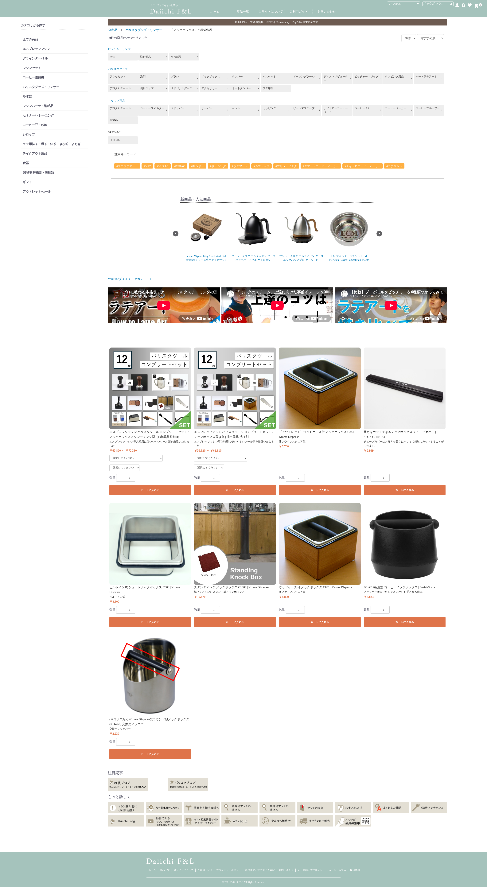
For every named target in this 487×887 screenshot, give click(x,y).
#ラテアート (240, 166)
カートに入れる (150, 490)
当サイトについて (271, 11)
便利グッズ (147, 88)
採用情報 (355, 870)
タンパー (237, 76)
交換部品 (176, 56)
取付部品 (145, 56)
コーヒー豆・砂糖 (35, 124)
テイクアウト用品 (35, 153)
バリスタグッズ (118, 69)
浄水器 (27, 96)
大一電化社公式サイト (310, 870)
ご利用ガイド (299, 11)
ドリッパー (177, 108)
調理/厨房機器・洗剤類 (38, 172)
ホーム (215, 11)
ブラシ (175, 76)
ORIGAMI (115, 140)
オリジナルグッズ (181, 88)
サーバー (206, 108)
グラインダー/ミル (35, 58)
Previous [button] (175, 233)
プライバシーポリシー (228, 870)
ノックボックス (210, 76)
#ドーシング (218, 166)
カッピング (269, 108)
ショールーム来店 (336, 870)
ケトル (236, 108)
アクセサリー (209, 88)
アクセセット (118, 76)
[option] (206, 233)
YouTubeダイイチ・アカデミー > (130, 279)
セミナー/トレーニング (38, 115)
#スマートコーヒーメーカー (321, 166)
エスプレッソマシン (36, 48)
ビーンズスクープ (303, 108)
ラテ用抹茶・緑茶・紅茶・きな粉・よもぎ (52, 144)
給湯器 (114, 120)
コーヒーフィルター (152, 108)
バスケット (269, 76)
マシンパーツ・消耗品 (38, 105)
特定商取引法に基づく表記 (260, 870)
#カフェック (261, 166)
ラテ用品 (268, 88)
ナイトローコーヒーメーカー (336, 110)
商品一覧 (243, 11)
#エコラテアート (127, 166)
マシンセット (32, 67)
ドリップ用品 (116, 100)
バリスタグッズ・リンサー (41, 86)
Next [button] (379, 233)
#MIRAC (179, 166)
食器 (26, 163)
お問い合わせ (327, 11)
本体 (112, 56)
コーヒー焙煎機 (33, 77)
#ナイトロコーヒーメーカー (362, 166)
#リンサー (197, 166)
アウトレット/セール (37, 191)
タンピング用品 (394, 76)
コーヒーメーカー (395, 108)
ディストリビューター (336, 78)
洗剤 (143, 76)
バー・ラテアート (426, 76)
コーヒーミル (362, 108)
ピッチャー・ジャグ (366, 76)
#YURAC (162, 166)
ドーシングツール (303, 76)
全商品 (112, 30)
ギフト (27, 182)
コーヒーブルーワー (428, 108)
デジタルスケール (120, 88)
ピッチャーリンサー (121, 49)
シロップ (29, 134)
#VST (147, 166)
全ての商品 (30, 39)
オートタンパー (241, 88)
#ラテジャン (394, 166)
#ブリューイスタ (286, 166)
